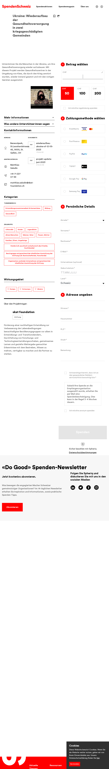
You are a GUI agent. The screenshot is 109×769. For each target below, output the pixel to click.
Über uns (85, 7)
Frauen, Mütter (43, 235)
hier (98, 758)
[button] (97, 7)
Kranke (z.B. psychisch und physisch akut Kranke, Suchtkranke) (29, 247)
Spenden (83, 432)
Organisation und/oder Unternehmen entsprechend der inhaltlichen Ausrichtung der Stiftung (29, 262)
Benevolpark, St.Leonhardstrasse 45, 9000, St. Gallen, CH (19, 148)
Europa (12, 289)
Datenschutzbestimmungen (83, 452)
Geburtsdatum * (68, 268)
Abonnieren (12, 507)
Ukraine (40, 289)
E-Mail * (64, 252)
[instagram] (96, 487)
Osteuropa (26, 289)
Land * (63, 279)
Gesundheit (10, 214)
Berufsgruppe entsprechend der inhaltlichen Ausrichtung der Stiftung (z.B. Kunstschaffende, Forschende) (29, 254)
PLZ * (63, 329)
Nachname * (66, 241)
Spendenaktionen (44, 7)
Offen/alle (9, 229)
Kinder (20, 229)
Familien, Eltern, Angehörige (16, 240)
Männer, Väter (28, 235)
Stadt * (64, 340)
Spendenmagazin (66, 7)
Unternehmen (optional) (71, 262)
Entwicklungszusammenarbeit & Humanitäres (23, 208)
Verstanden (74, 764)
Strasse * (65, 308)
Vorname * (65, 231)
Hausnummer (66, 319)
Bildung (47, 208)
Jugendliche (32, 229)
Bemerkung (66, 350)
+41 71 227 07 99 (15, 175)
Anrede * (64, 220)
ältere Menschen (12, 235)
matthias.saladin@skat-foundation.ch (21, 184)
